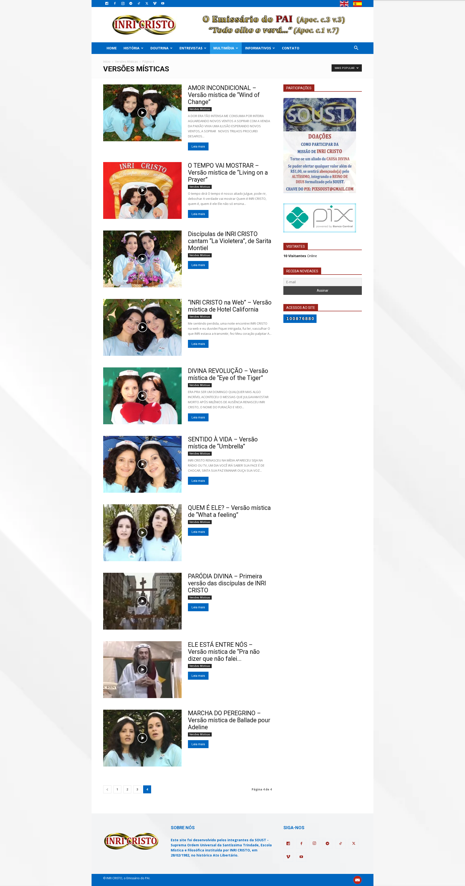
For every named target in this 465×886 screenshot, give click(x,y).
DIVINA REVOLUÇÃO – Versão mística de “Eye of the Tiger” (228, 374)
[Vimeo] (154, 3)
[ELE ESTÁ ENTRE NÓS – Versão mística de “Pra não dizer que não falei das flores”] (142, 669)
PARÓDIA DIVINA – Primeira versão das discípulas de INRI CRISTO (227, 583)
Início (106, 62)
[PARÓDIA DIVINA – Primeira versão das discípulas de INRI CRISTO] (142, 601)
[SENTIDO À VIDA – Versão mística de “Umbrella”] (142, 464)
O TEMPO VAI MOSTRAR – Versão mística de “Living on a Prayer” (228, 172)
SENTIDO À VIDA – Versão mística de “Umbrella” (223, 443)
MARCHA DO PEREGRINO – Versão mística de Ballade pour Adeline (229, 720)
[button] (356, 48)
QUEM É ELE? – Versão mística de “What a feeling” (229, 511)
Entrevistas (190, 48)
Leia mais (198, 146)
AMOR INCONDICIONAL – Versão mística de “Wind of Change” (224, 94)
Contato (290, 48)
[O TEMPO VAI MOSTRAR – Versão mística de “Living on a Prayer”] (142, 190)
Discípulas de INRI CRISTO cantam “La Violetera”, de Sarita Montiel (229, 241)
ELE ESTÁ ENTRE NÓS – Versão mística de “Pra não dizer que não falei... (224, 651)
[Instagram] (122, 3)
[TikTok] (138, 3)
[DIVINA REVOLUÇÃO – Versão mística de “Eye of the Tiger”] (142, 395)
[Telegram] (130, 3)
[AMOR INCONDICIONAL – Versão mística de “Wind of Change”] (142, 112)
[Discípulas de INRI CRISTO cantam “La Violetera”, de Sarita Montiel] (142, 259)
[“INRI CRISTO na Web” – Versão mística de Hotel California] (142, 327)
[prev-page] (107, 789)
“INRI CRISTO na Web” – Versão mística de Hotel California (229, 306)
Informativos (258, 48)
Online (300, 255)
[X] (146, 3)
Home (112, 48)
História (132, 48)
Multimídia (223, 48)
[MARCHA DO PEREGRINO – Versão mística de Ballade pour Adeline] (142, 738)
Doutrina (159, 48)
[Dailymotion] (106, 3)
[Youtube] (162, 3)
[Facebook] (114, 3)
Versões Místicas (126, 62)
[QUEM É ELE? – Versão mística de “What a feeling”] (142, 532)
